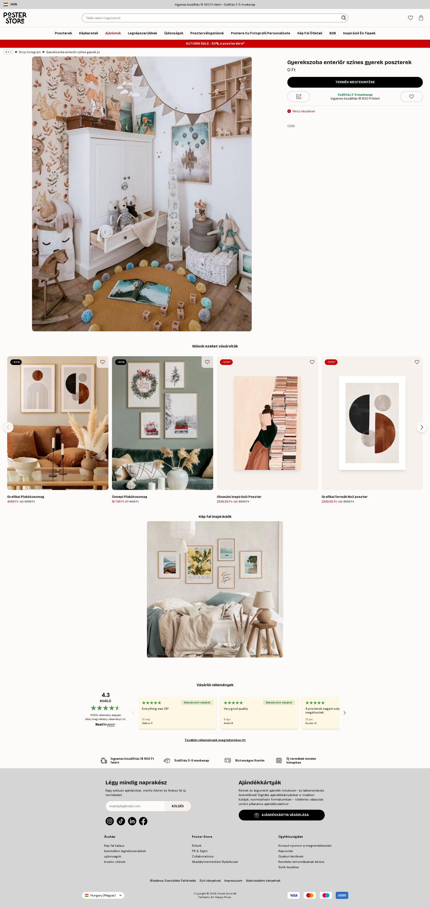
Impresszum (233, 881)
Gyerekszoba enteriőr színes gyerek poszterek (73, 52)
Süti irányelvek (210, 881)
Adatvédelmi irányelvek (263, 881)
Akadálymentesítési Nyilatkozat (215, 862)
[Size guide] (298, 96)
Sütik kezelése (288, 867)
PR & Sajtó (200, 851)
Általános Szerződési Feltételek (173, 881)
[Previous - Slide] (8, 427)
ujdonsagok (112, 856)
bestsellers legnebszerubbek (125, 851)
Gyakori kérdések (290, 856)
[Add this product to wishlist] (411, 96)
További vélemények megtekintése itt (215, 740)
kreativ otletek (114, 862)
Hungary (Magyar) (103, 895)
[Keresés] (344, 17)
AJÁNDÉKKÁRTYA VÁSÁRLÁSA (285, 815)
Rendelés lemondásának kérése (301, 862)
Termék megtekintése (355, 82)
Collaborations (203, 856)
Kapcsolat (285, 851)
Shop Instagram (30, 52)
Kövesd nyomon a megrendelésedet (305, 846)
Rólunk (197, 846)
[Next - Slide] (422, 427)
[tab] (410, 18)
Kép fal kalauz (114, 846)
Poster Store (225, 893)
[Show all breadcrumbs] (8, 52)
